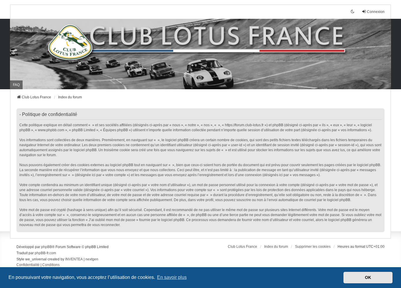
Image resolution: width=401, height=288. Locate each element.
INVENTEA (74, 259)
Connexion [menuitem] (376, 12)
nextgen (91, 259)
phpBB (46, 247)
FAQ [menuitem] (16, 85)
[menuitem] (28, 265)
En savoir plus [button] (172, 277)
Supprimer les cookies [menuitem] (313, 247)
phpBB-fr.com (45, 253)
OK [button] (368, 277)
